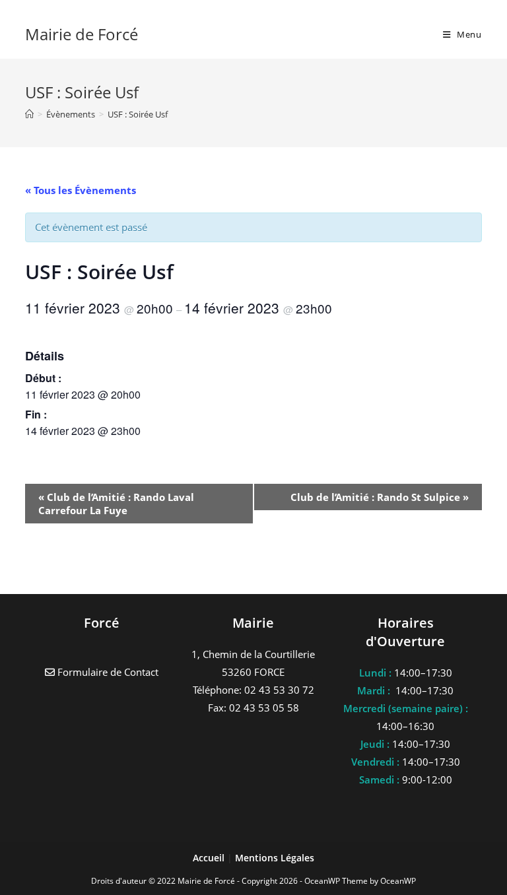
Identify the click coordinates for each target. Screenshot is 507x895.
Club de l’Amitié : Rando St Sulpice (379, 497)
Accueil (210, 857)
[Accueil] (29, 114)
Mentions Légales (274, 857)
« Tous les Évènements (80, 190)
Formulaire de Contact (106, 672)
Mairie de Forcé (81, 34)
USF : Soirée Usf (138, 114)
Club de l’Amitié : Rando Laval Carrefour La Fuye (116, 503)
